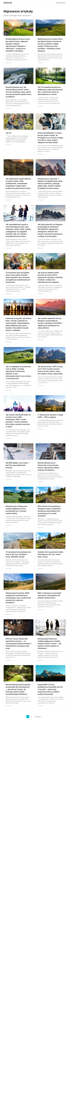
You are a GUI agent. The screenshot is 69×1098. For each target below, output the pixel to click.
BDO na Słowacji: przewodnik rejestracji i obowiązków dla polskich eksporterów (49, 595)
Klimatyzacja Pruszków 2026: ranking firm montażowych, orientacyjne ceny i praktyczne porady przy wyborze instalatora (18, 598)
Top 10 (8, 133)
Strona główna (60, 3)
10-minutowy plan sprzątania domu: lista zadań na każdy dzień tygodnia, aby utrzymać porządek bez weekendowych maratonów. (18, 277)
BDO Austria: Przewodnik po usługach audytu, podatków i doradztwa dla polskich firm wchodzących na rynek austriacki (49, 511)
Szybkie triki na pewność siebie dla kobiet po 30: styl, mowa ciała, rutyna (50, 554)
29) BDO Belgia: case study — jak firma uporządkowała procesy (18, 465)
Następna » (38, 716)
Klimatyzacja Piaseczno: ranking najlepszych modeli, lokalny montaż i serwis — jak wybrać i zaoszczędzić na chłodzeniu (49, 643)
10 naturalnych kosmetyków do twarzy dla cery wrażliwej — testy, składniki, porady (18, 554)
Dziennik (8, 2)
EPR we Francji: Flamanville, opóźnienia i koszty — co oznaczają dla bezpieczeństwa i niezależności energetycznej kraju (18, 643)
